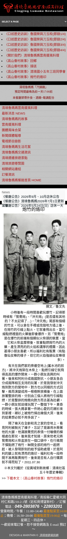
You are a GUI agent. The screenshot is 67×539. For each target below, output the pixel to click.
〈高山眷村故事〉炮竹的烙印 (25, 77)
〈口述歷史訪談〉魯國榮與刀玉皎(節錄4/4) (35, 50)
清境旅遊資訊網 (48, 535)
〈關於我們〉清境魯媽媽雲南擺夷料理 (31, 55)
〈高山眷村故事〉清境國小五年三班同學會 (35, 71)
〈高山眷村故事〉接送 (20, 66)
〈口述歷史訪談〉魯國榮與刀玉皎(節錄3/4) (35, 44)
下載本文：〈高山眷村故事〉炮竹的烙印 (35, 478)
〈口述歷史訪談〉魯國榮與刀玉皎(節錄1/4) (35, 34)
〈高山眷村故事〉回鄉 (20, 61)
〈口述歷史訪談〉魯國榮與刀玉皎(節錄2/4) (35, 39)
